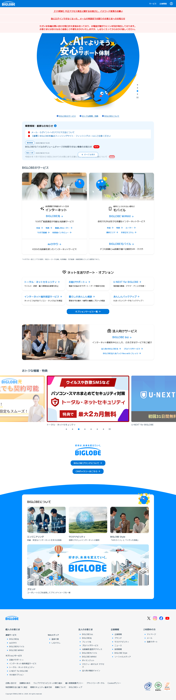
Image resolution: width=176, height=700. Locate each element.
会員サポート (152, 641)
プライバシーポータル (95, 683)
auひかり (13, 642)
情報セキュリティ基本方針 (41, 687)
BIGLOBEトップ (75, 687)
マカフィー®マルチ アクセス (93, 665)
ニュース (118, 645)
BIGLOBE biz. (87, 634)
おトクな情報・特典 (90, 116)
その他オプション (16, 674)
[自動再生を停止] (137, 98)
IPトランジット (88, 660)
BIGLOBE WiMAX (16, 650)
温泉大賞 (55, 639)
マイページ (151, 634)
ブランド (118, 638)
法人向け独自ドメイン (91, 670)
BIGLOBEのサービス (67, 116)
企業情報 (163, 3)
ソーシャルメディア (123, 656)
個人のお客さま (13, 629)
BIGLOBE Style (121, 653)
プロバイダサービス (90, 645)
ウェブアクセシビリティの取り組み (47, 683)
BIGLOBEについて (111, 116)
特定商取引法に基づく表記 (16, 687)
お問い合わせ (11, 683)
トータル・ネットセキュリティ (22, 667)
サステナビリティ (122, 641)
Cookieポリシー (114, 683)
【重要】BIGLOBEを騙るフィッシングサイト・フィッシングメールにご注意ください (71, 135)
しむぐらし (56, 642)
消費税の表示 (24, 683)
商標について (60, 687)
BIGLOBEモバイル (16, 646)
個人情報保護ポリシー (74, 683)
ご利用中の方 (149, 629)
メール (149, 638)
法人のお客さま (85, 629)
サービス (152, 3)
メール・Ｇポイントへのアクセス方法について (53, 132)
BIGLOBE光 (14, 639)
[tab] (137, 84)
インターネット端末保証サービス (22, 663)
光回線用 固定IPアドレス (92, 649)
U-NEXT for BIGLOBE (18, 671)
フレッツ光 (86, 641)
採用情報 (118, 649)
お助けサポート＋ (16, 659)
